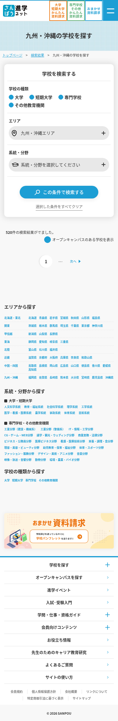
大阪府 (54, 357)
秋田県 (75, 318)
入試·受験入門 (59, 602)
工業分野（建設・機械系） (20, 429)
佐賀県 (43, 377)
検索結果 (37, 55)
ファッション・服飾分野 (19, 454)
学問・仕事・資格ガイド (59, 615)
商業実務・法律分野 (90, 435)
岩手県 (54, 318)
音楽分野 (82, 454)
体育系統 (69, 413)
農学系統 (40, 413)
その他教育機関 (48, 480)
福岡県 (32, 377)
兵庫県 (64, 357)
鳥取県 (32, 366)
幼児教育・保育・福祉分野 (59, 448)
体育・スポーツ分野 (91, 448)
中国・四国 (11, 366)
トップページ (12, 55)
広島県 (64, 366)
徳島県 (85, 366)
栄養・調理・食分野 (101, 441)
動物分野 (40, 460)
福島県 (96, 318)
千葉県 (75, 326)
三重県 (64, 342)
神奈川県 (97, 326)
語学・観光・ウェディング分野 (55, 435)
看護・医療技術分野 (73, 441)
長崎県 (54, 377)
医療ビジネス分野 (46, 441)
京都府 (43, 357)
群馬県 (54, 326)
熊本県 (64, 377)
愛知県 (43, 342)
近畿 (7, 357)
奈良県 (75, 357)
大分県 (75, 377)
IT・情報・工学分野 (81, 429)
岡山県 (54, 366)
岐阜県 (54, 342)
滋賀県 (32, 357)
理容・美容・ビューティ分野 (21, 448)
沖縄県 (109, 377)
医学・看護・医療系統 (17, 413)
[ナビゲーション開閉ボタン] (110, 11)
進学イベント (59, 590)
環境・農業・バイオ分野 (65, 460)
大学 (7, 480)
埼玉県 (64, 326)
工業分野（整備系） (53, 429)
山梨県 (43, 334)
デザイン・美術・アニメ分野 (55, 454)
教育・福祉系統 (33, 407)
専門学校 (30, 480)
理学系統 (72, 407)
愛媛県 (107, 366)
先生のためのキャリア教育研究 (59, 652)
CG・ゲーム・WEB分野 (18, 435)
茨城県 (32, 326)
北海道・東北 (12, 318)
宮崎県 (85, 377)
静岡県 (32, 342)
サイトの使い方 (59, 677)
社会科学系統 (55, 407)
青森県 (43, 318)
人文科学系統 (12, 407)
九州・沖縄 (11, 377)
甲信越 (8, 334)
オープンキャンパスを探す (59, 577)
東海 (7, 342)
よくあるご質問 (59, 664)
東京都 (85, 326)
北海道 (32, 318)
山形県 (85, 318)
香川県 (96, 366)
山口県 (75, 366)
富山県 (32, 350)
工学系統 (86, 407)
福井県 (54, 350)
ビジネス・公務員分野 (17, 441)
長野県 (54, 334)
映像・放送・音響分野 (17, 460)
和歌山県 (86, 357)
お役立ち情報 (59, 640)
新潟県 (32, 334)
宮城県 (64, 318)
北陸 (7, 350)
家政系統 (55, 413)
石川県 (43, 350)
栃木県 (43, 326)
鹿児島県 (97, 377)
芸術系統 (84, 413)
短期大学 (17, 480)
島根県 (43, 366)
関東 (7, 326)
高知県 (32, 370)
